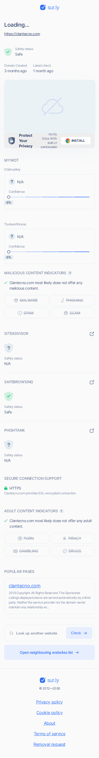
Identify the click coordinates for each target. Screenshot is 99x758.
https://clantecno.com (22, 33)
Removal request (49, 744)
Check (76, 633)
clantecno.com (25, 585)
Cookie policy (49, 712)
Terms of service (49, 733)
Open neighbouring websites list (46, 652)
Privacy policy (49, 702)
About (49, 723)
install (78, 141)
